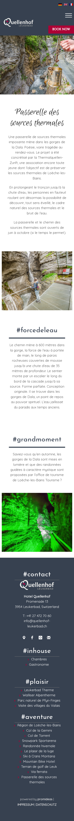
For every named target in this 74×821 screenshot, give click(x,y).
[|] (37, 65)
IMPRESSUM (26, 804)
